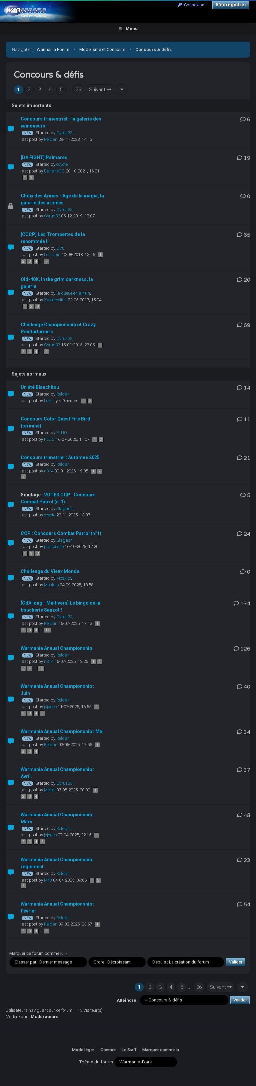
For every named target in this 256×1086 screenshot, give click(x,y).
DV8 (60, 248)
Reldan (50, 139)
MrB (48, 880)
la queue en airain (73, 293)
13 (41, 668)
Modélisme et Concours (102, 49)
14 (47, 630)
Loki (48, 400)
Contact (108, 1049)
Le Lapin (52, 254)
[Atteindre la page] (122, 89)
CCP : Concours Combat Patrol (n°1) (61, 533)
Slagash (64, 508)
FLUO (61, 432)
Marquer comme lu (160, 1049)
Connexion (193, 4)
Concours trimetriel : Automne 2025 (60, 457)
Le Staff (129, 1049)
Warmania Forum (53, 49)
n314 (48, 470)
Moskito (63, 578)
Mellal (49, 789)
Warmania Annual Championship (56, 648)
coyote (62, 164)
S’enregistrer (230, 4)
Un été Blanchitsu (40, 387)
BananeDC (54, 170)
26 (78, 90)
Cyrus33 (64, 132)
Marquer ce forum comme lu (36, 953)
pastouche (54, 546)
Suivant (98, 90)
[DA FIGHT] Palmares (44, 157)
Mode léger (83, 1049)
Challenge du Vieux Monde (50, 571)
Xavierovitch (55, 299)
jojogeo (50, 706)
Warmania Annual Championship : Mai (62, 731)
